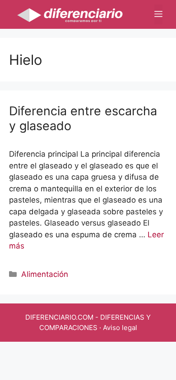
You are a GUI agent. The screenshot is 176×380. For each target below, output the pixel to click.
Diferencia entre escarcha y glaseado (83, 118)
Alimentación (44, 274)
